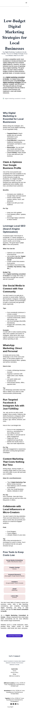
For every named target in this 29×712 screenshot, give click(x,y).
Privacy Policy (14, 672)
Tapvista (7, 698)
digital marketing (20, 127)
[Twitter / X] (18, 704)
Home (14, 671)
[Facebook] (13, 704)
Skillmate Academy (14, 676)
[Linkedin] (16, 704)
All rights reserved (18, 707)
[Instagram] (11, 704)
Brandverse (7, 690)
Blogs (14, 674)
